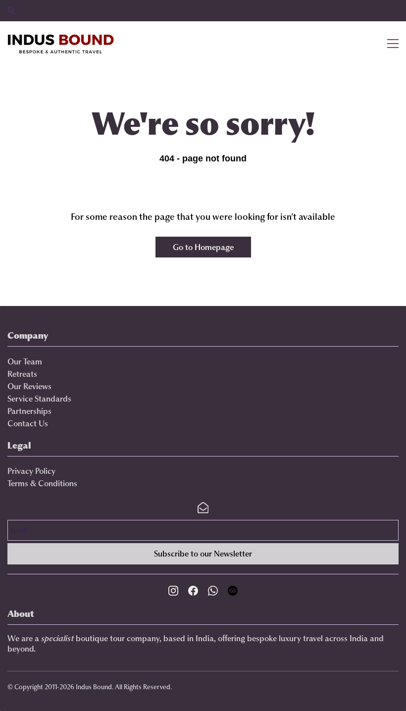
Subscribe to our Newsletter (203, 553)
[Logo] (60, 43)
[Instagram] (173, 590)
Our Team (24, 361)
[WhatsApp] (212, 590)
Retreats (22, 373)
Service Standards (39, 398)
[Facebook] (193, 590)
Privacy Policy (31, 470)
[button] (11, 10)
